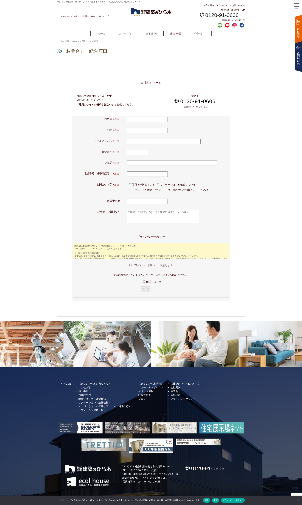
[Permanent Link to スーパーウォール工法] (174, 427)
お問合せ (176, 391)
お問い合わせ (238, 5)
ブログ (142, 398)
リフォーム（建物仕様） (92, 410)
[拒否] (298, 500)
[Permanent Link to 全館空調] (127, 427)
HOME (101, 33)
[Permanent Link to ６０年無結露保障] (151, 445)
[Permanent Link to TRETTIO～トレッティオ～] (103, 444)
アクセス (223, 5)
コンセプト (125, 33)
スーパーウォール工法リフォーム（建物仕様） (104, 406)
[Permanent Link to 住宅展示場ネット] (221, 427)
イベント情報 (145, 391)
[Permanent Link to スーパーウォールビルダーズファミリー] (80, 427)
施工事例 (151, 33)
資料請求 (298, 28)
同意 (207, 500)
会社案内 (209, 5)
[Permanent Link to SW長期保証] (198, 441)
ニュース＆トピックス (150, 387)
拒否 (215, 500)
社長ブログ (144, 395)
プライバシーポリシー (183, 398)
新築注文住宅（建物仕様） (93, 398)
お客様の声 (84, 395)
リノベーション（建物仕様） (94, 402)
